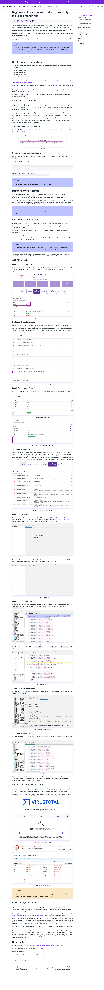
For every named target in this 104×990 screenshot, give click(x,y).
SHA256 (48, 104)
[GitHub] (89, 6)
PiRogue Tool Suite (7, 6)
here (29, 91)
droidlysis (40, 915)
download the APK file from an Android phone (23, 82)
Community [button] (48, 6)
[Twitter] (98, 6)
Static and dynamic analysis (84, 40)
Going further (81, 43)
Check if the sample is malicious (83, 37)
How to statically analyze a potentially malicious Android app (47, 945)
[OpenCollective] (92, 6)
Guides (15, 6)
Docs (27, 6)
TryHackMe (41, 948)
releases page (66, 519)
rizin (17, 915)
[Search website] (82, 6)
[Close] (102, 2)
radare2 (14, 915)
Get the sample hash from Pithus (85, 20)
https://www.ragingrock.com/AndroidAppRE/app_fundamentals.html (31, 954)
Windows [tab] (20, 161)
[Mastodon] (95, 6)
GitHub (23, 87)
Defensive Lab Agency (19, 20)
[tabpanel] (42, 168)
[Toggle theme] (85, 6)
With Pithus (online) (83, 32)
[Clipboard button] (71, 168)
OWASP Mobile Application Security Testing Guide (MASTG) (29, 956)
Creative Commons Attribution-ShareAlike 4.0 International (26, 21)
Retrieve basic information (84, 30)
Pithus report (23, 129)
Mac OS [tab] (27, 161)
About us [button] (56, 6)
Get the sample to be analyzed (85, 15)
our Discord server (71, 2)
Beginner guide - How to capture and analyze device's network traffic (27, 968)
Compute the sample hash (84, 17)
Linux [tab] (14, 161)
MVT (69, 80)
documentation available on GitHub (54, 517)
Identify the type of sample (84, 27)
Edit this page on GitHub (20, 960)
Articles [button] (39, 6)
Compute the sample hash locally (85, 24)
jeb (22, 915)
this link (30, 94)
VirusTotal (14, 796)
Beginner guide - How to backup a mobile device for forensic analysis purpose (58, 968)
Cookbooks (22, 6)
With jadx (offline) (83, 34)
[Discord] (102, 6)
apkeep (55, 85)
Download (33, 6)
